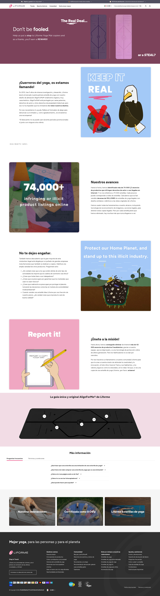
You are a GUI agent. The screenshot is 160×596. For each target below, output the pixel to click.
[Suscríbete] (34, 572)
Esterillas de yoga (106, 557)
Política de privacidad (130, 587)
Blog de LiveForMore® (80, 554)
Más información (31, 511)
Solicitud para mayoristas (135, 569)
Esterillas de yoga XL (107, 564)
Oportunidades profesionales (55, 572)
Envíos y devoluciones (135, 554)
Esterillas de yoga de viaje (108, 562)
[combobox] (127, 6)
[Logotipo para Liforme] (17, 6)
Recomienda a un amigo (81, 562)
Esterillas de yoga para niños (109, 567)
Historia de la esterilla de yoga (55, 562)
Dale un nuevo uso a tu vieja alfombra (57, 569)
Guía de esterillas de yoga (136, 564)
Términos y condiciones (144, 587)
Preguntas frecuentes (135, 559)
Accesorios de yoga (107, 569)
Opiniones (77, 569)
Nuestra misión (51, 554)
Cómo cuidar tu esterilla (135, 562)
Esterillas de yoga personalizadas (111, 559)
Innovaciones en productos (54, 557)
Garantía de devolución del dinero (138, 557)
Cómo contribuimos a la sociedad (56, 559)
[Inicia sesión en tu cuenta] (145, 6)
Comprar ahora (126, 511)
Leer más (79, 511)
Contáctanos (132, 567)
